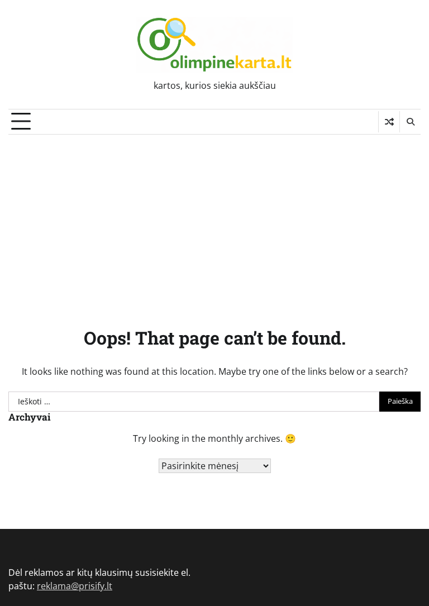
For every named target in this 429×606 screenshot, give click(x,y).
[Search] (410, 121)
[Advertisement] (214, 218)
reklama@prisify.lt (74, 586)
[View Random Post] (389, 121)
